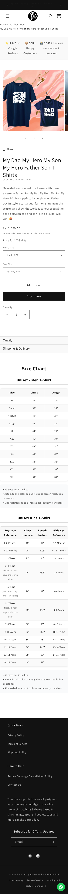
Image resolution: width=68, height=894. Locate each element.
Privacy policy (16, 880)
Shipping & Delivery (16, 348)
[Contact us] (61, 887)
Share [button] (10, 149)
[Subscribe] (53, 841)
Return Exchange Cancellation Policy (30, 776)
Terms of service (35, 880)
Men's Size (8, 247)
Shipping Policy (17, 752)
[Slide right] (42, 138)
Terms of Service (17, 744)
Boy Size (7, 264)
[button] (7, 16)
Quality (7, 340)
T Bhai (20, 874)
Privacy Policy (16, 735)
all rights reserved (33, 874)
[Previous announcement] (7, 5)
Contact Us (14, 784)
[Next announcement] (61, 5)
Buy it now (34, 296)
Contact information (36, 886)
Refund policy (52, 874)
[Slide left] (26, 138)
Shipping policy (54, 880)
